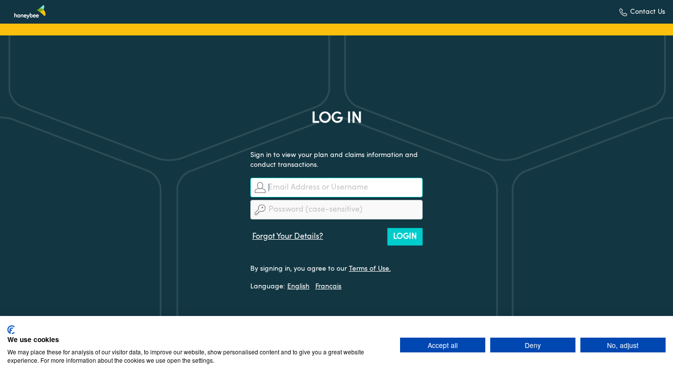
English (298, 286)
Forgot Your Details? (287, 237)
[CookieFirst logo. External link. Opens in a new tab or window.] (11, 329)
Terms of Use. (370, 268)
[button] (642, 12)
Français (328, 286)
